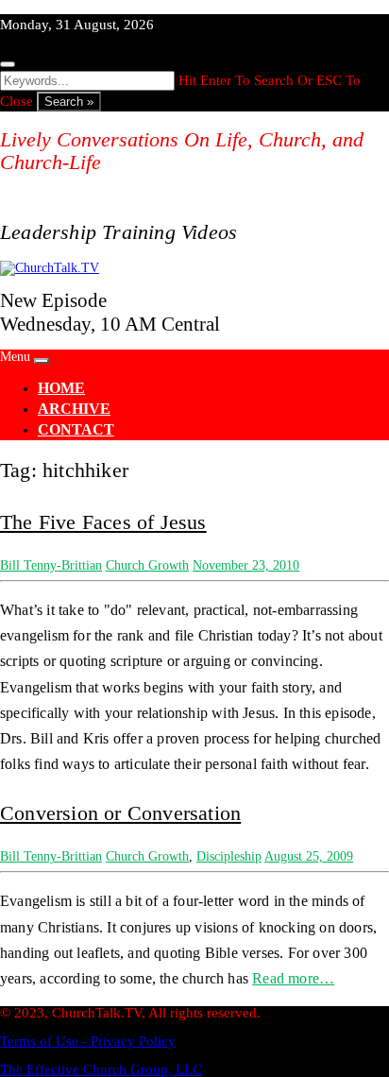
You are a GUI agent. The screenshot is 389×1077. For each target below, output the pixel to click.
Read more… (293, 978)
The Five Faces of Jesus (103, 522)
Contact (76, 429)
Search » (68, 101)
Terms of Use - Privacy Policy (88, 1041)
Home (61, 388)
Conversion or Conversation (120, 813)
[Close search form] (7, 64)
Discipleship (229, 856)
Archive (74, 409)
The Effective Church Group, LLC (101, 1069)
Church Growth (147, 565)
